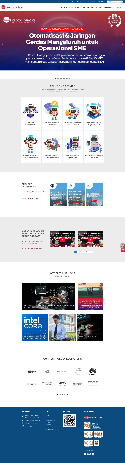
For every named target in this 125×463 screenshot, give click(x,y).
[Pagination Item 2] (60, 394)
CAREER (92, 1)
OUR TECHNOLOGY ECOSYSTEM (70, 7)
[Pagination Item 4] (64, 394)
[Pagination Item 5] (67, 394)
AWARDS (48, 424)
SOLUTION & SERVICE (89, 7)
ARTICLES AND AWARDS (106, 7)
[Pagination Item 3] (62, 394)
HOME (47, 415)
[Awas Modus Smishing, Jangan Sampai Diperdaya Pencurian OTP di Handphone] (90, 327)
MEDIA (119, 7)
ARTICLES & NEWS (50, 420)
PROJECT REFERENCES (82, 1)
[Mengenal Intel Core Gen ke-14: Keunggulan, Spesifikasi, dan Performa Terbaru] (62, 327)
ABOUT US (70, 1)
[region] (62, 45)
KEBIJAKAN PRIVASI (51, 429)
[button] (62, 44)
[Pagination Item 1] (57, 394)
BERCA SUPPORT (100, 1)
